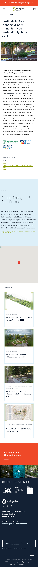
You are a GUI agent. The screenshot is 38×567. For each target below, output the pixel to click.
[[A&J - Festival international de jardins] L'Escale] (6, 471)
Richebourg (15, 314)
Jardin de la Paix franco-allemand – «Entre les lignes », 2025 (18, 394)
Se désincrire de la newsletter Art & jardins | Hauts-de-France (14, 548)
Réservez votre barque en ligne (18, 3)
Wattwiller (15, 388)
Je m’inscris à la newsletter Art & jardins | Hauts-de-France (20, 543)
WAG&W (32, 555)
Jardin (5, 163)
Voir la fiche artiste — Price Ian (11, 231)
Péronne (5, 169)
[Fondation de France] (27, 490)
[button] (19, 262)
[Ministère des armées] (15, 490)
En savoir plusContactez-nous (12, 453)
